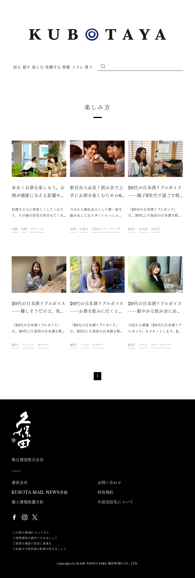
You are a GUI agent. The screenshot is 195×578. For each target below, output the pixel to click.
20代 (131, 229)
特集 (66, 67)
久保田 (83, 229)
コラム (77, 67)
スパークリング (161, 345)
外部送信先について (115, 502)
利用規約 (105, 492)
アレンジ (28, 345)
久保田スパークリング (106, 229)
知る (17, 67)
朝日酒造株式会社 (28, 460)
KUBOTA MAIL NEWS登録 (40, 492)
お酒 (24, 229)
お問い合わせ (110, 482)
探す (26, 67)
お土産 (143, 229)
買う (89, 67)
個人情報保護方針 (28, 502)
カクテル (43, 345)
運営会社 (20, 482)
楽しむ (38, 67)
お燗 (15, 229)
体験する (53, 67)
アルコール (37, 229)
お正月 (155, 229)
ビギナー (98, 345)
